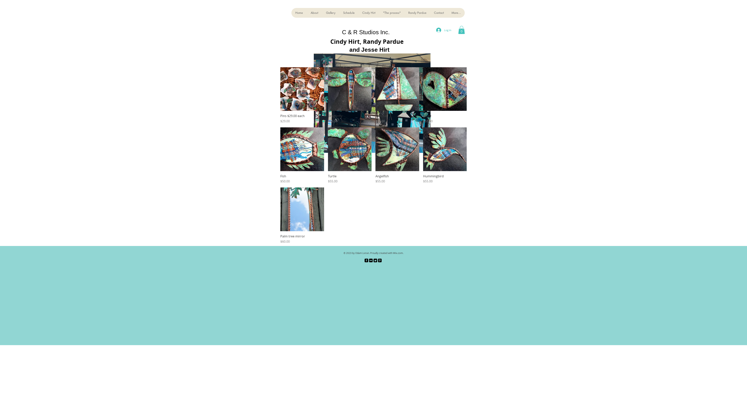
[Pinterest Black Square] (380, 260)
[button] (461, 30)
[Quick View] (302, 89)
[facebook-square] (366, 260)
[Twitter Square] (375, 260)
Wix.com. (398, 253)
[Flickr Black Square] (371, 260)
